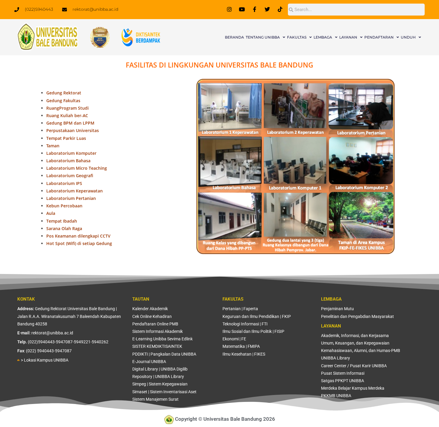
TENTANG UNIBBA (263, 37)
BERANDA (234, 37)
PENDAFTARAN (379, 37)
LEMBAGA (323, 37)
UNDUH (408, 37)
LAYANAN (348, 37)
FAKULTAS (296, 37)
